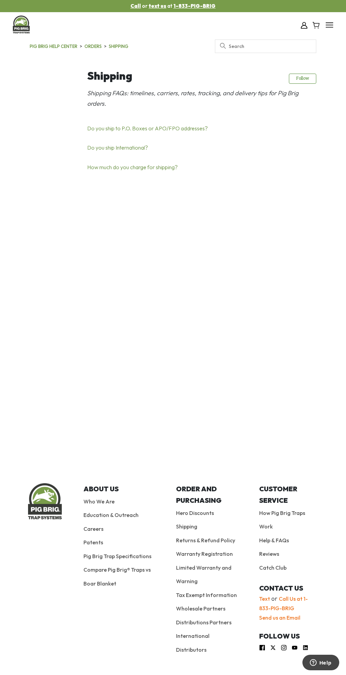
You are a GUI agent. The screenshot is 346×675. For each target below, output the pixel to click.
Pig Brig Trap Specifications (117, 556)
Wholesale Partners (200, 608)
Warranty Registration (204, 553)
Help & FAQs (274, 540)
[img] (262, 647)
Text (264, 598)
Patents (93, 542)
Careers (93, 528)
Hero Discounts (195, 513)
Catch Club (273, 567)
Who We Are (99, 501)
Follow (302, 79)
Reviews (269, 553)
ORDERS (93, 46)
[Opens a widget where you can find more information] (320, 663)
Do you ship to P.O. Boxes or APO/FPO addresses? (147, 128)
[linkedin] (305, 647)
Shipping (118, 46)
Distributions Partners (203, 622)
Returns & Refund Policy (205, 540)
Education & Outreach (111, 515)
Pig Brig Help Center (53, 46)
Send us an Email (279, 617)
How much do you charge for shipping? (132, 167)
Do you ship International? (117, 147)
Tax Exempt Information (206, 595)
